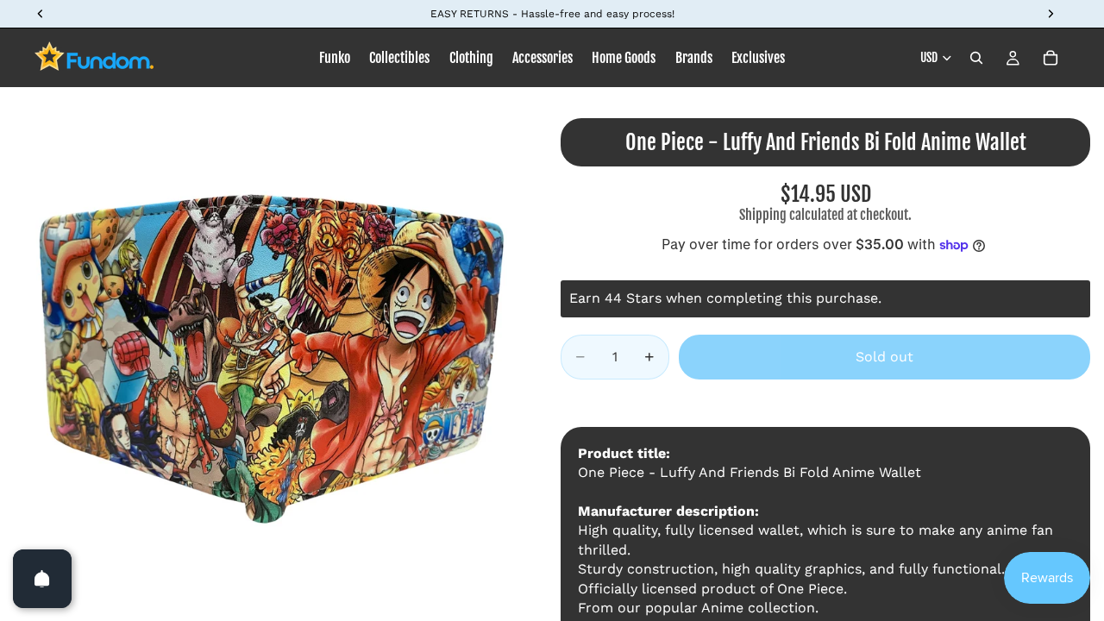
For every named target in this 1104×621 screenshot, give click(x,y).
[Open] (42, 578)
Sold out (884, 356)
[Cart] (1051, 58)
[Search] (976, 58)
